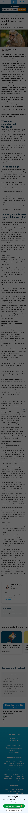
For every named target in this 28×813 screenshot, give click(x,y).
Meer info (14, 803)
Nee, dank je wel (14, 810)
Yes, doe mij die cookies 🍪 (14, 806)
